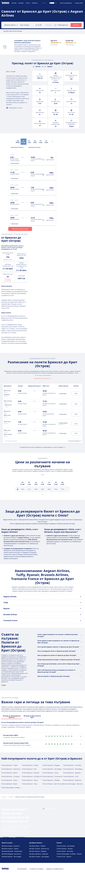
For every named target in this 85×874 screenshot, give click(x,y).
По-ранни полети (11, 441)
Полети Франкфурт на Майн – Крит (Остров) (15, 788)
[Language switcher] (53, 3)
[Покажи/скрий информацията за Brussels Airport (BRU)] (81, 736)
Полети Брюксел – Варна (9, 784)
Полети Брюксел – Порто (9, 780)
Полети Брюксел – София (9, 765)
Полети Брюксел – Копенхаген (52, 776)
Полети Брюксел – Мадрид (51, 765)
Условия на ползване (36, 869)
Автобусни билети (35, 843)
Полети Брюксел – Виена (9, 773)
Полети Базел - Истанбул (65, 851)
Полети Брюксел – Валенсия (72, 780)
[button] (39, 25)
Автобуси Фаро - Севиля (37, 846)
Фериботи (35, 3)
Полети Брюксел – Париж (30, 765)
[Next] (52, 141)
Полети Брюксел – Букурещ (72, 773)
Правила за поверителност (55, 869)
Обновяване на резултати (41, 378)
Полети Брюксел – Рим (29, 769)
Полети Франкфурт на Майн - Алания (69, 854)
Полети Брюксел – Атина (50, 773)
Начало (3, 797)
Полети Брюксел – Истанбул (72, 765)
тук (64, 447)
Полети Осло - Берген (64, 856)
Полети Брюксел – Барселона (10, 769)
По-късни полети (73, 441)
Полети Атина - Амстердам (66, 846)
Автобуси (21, 3)
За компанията (22, 869)
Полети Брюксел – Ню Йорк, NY (32, 776)
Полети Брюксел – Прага (30, 780)
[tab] (17, 147)
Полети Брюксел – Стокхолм (10, 776)
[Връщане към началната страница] (6, 3)
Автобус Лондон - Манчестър (39, 849)
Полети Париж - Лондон (65, 849)
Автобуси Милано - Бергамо (38, 854)
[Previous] (17, 483)
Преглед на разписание (7, 280)
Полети (28, 3)
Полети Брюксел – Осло (70, 776)
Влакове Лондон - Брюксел (11, 846)
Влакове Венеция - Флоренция (12, 851)
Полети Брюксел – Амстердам (52, 769)
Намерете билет (7, 259)
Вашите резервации (66, 3)
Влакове (14, 3)
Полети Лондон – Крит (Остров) (52, 784)
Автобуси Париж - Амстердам (39, 856)
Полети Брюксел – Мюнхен (30, 773)
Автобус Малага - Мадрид (37, 851)
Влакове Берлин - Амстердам (11, 856)
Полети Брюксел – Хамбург (51, 780)
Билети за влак (7, 843)
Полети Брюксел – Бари (29, 784)
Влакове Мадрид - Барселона (11, 854)
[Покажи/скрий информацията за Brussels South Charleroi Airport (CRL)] (81, 744)
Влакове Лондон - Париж (10, 849)
